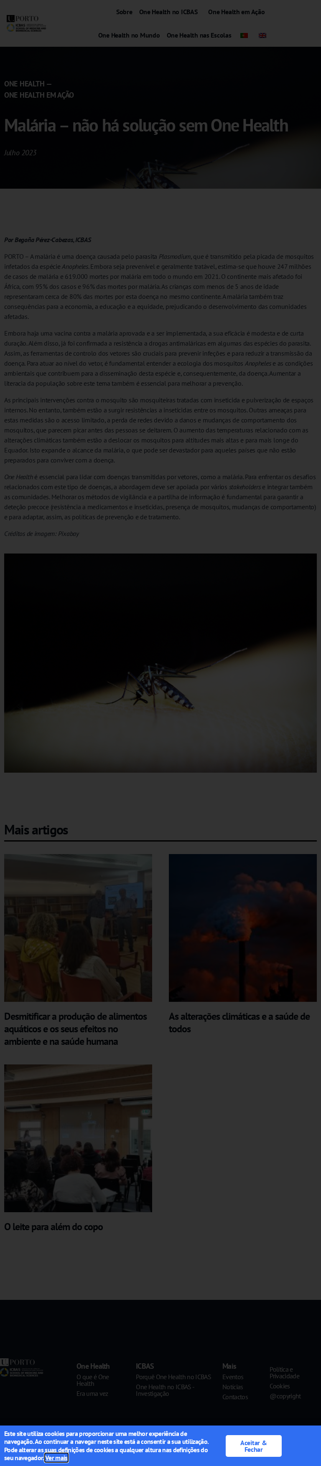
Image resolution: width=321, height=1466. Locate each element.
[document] (160, 733)
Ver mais (56, 1457)
